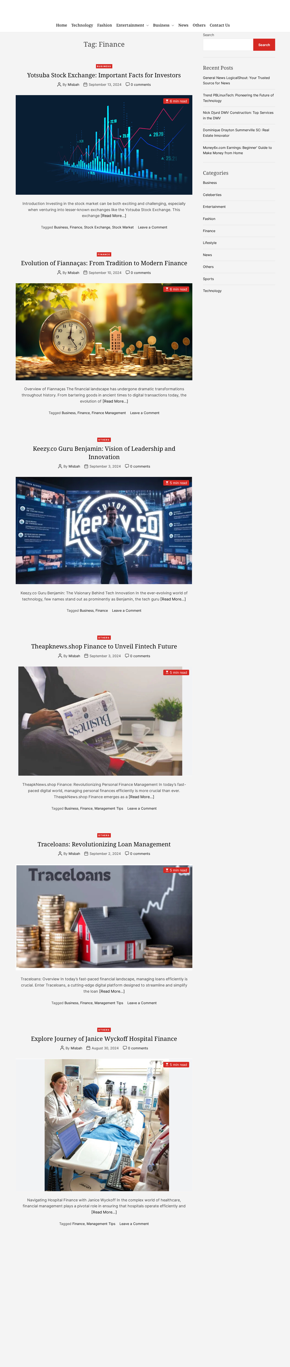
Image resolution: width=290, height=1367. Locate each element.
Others (199, 25)
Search (208, 35)
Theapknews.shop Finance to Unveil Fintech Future (104, 646)
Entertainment (130, 25)
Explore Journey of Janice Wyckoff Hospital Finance (104, 1038)
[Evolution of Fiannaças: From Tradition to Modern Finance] (104, 331)
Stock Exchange (97, 227)
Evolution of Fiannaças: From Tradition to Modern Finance (104, 263)
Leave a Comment (152, 227)
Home (61, 25)
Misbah (73, 84)
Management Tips (108, 808)
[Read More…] (113, 215)
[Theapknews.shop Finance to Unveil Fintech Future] (104, 721)
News (183, 25)
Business (161, 25)
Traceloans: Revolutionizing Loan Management (104, 844)
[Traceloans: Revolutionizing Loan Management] (104, 917)
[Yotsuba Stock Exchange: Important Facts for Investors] (104, 145)
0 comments (141, 84)
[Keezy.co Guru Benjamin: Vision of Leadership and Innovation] (104, 530)
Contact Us (220, 25)
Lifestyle (210, 243)
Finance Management (109, 412)
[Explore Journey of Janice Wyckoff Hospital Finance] (104, 1124)
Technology (82, 25)
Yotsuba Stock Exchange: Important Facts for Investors (104, 75)
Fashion (104, 25)
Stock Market (123, 227)
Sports (208, 279)
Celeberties (212, 195)
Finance (76, 227)
